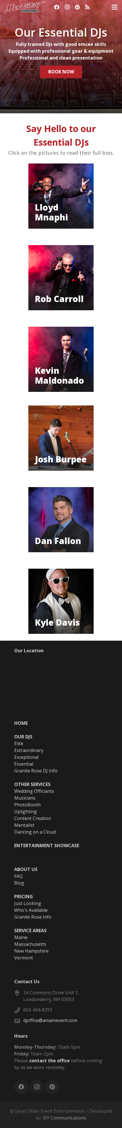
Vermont (23, 958)
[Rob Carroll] (61, 277)
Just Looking (27, 903)
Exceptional (26, 757)
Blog (19, 883)
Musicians (24, 798)
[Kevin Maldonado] (61, 359)
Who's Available (31, 910)
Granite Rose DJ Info (36, 771)
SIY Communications (64, 1118)
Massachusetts (30, 944)
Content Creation (32, 818)
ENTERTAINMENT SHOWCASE (46, 845)
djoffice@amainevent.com (50, 1020)
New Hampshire (31, 951)
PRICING (23, 896)
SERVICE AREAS (30, 930)
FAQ (18, 876)
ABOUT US (25, 869)
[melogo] (25, 7)
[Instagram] (67, 7)
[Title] (87, 7)
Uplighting (25, 811)
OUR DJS (23, 737)
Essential (23, 764)
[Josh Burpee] (61, 438)
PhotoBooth (27, 805)
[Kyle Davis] (61, 601)
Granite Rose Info (33, 917)
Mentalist (24, 825)
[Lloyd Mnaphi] (61, 196)
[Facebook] (57, 7)
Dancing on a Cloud (35, 832)
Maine (21, 937)
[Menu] (114, 7)
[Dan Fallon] (61, 519)
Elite (18, 743)
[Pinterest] (77, 7)
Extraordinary (28, 750)
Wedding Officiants (34, 791)
